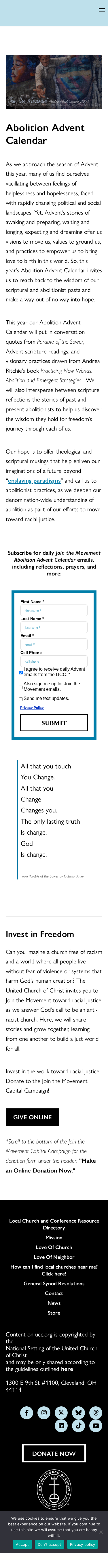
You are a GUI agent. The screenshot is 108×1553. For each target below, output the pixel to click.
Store (54, 1312)
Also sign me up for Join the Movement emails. (52, 686)
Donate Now (54, 1453)
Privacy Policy (32, 708)
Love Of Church (54, 1247)
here (67, 1368)
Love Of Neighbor (54, 1256)
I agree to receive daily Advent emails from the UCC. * (54, 672)
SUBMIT (54, 722)
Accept (22, 1544)
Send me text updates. (46, 698)
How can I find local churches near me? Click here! (54, 1270)
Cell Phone (31, 652)
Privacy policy (82, 1544)
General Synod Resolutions (54, 1283)
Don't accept (49, 1544)
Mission (54, 1237)
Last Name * (32, 618)
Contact (54, 1293)
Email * (27, 635)
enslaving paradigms (34, 480)
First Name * (32, 601)
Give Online (32, 1116)
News (54, 1302)
